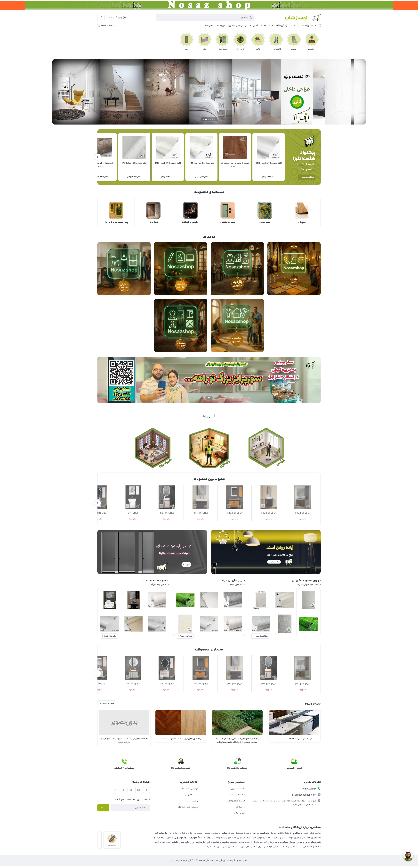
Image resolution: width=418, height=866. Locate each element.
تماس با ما (239, 813)
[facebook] (146, 790)
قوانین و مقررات (190, 788)
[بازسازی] (209, 448)
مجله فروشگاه (237, 794)
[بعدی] (97, 39)
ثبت (103, 807)
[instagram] (138, 790)
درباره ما (240, 806)
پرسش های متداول (188, 806)
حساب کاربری (238, 788)
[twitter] (131, 790)
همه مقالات (108, 703)
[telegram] (123, 790)
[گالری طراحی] (265, 448)
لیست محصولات (236, 800)
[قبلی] (320, 39)
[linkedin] (115, 790)
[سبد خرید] (100, 17)
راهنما (195, 800)
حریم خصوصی (191, 794)
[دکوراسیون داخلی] (152, 448)
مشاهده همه (307, 177)
